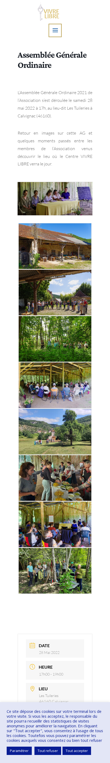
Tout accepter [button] (77, 750)
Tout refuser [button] (48, 750)
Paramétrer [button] (19, 750)
